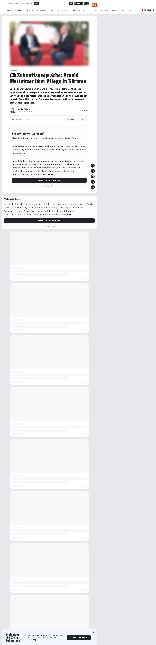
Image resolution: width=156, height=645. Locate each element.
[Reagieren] (93, 166)
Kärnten (72, 119)
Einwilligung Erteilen (49, 180)
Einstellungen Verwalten (49, 186)
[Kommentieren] (93, 171)
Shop (11, 3)
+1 (87, 119)
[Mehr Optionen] (93, 187)
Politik (13, 70)
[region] (79, 10)
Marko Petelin (24, 109)
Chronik (80, 119)
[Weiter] (130, 10)
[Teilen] (93, 182)
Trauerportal (19, 3)
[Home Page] (79, 3)
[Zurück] (27, 10)
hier (51, 174)
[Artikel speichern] (93, 176)
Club (5, 3)
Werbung (29, 3)
